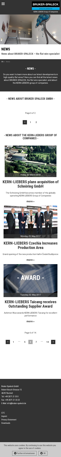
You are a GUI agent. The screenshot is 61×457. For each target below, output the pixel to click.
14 (47, 342)
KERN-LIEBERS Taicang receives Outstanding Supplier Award (30, 304)
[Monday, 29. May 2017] (30, 222)
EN (2, 62)
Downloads (5, 423)
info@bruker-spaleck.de (16, 403)
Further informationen (26, 453)
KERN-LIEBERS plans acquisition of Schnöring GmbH (31, 184)
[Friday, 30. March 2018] (30, 161)
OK (44, 453)
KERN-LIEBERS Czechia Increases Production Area (31, 245)
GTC (3, 413)
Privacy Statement (8, 420)
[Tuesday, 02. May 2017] (30, 280)
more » (30, 201)
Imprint (4, 416)
